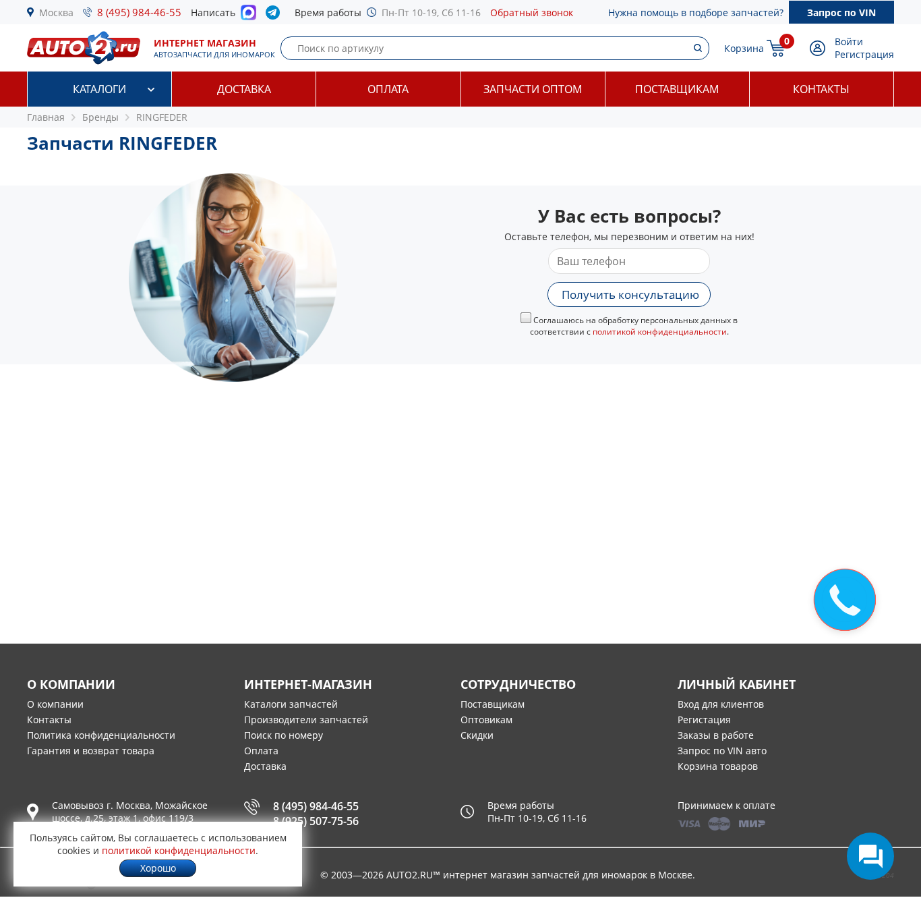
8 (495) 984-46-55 (139, 12)
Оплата (388, 89)
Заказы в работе (716, 735)
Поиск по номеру (283, 735)
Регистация (704, 719)
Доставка (244, 89)
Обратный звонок (531, 12)
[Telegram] (275, 15)
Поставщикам (677, 89)
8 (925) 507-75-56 (316, 821)
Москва (56, 12)
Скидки (477, 735)
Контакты (821, 89)
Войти (849, 41)
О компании (55, 704)
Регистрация (864, 54)
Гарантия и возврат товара (90, 750)
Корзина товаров (718, 766)
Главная (46, 117)
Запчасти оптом (532, 89)
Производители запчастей (306, 719)
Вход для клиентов (721, 704)
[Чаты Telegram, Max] (870, 856)
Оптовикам (486, 719)
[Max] (248, 16)
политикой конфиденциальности (660, 331)
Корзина (744, 48)
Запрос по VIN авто (722, 750)
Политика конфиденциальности (101, 735)
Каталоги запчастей (291, 704)
